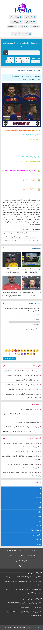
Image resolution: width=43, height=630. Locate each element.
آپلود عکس (23, 550)
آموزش (38, 502)
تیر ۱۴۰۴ (18, 62)
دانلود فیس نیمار (9, 233)
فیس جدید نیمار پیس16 (31, 241)
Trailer (38, 498)
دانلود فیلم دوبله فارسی (15, 555)
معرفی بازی (37, 534)
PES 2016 (24, 79)
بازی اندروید (37, 516)
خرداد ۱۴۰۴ (10, 62)
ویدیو (39, 544)
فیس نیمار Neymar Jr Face (12, 241)
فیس (30, 79)
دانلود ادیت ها (36, 530)
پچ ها (39, 521)
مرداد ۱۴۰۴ (26, 62)
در (22, 445)
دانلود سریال (31, 555)
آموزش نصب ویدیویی (29, 189)
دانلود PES (37, 525)
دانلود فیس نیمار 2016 (31, 237)
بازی (39, 511)
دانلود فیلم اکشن (21, 560)
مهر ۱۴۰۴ (10, 58)
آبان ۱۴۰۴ (19, 58)
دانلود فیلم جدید (11, 550)
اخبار (39, 507)
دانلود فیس (26, 229)
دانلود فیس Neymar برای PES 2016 (27, 233)
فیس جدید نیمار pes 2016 (14, 237)
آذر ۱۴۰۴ (26, 58)
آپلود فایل (34, 550)
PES (39, 493)
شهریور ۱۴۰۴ (35, 62)
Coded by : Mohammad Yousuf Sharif (18, 628)
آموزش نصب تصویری (29, 179)
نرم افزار (38, 539)
